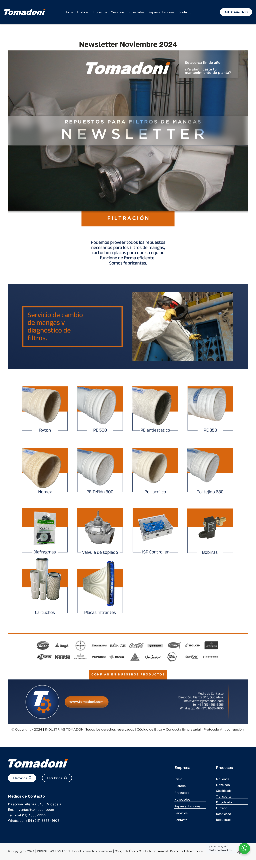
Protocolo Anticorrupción (186, 851)
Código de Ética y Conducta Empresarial (141, 851)
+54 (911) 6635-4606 (42, 821)
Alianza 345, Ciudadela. (43, 804)
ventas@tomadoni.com (36, 810)
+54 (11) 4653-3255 (30, 815)
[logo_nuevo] (25, 11)
